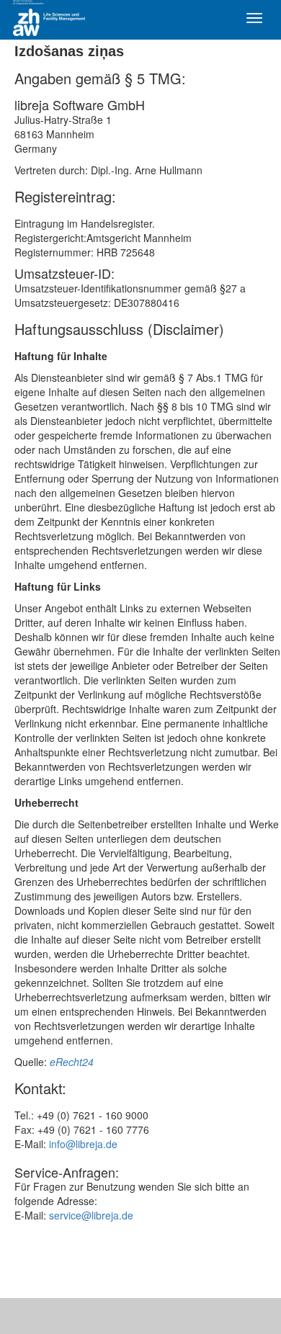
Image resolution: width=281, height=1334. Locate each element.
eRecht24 (72, 1062)
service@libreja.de (91, 1215)
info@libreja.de (83, 1144)
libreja (58, 18)
